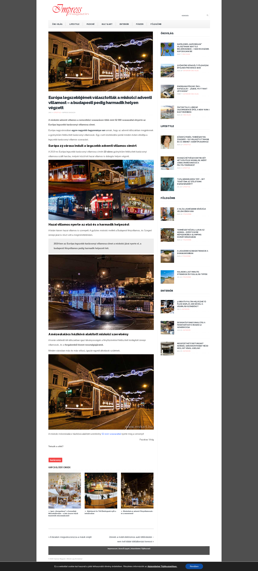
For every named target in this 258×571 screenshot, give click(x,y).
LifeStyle (74, 24)
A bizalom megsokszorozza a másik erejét (71, 537)
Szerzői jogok (124, 548)
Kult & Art (107, 24)
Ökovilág (167, 33)
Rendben (194, 566)
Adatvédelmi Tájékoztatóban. (162, 566)
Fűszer (139, 24)
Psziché (91, 24)
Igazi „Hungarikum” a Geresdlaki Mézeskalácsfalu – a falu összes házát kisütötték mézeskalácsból (63, 513)
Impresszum (112, 548)
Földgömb (155, 24)
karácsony (55, 460)
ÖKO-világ (57, 24)
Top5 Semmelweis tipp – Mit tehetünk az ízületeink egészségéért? (191, 181)
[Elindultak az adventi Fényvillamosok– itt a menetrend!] (137, 508)
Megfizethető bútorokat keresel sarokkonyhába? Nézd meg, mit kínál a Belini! (192, 345)
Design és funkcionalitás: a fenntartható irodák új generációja (191, 325)
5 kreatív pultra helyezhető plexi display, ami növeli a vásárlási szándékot (191, 304)
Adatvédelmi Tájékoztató (140, 548)
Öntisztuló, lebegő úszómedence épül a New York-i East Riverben (193, 109)
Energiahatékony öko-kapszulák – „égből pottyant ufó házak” (192, 88)
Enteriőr (124, 24)
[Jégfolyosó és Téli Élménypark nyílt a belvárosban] (101, 508)
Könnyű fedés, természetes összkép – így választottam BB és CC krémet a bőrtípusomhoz (193, 139)
